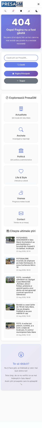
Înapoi (22, 81)
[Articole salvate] (21, 11)
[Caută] (5, 11)
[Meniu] (38, 4)
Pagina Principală (22, 73)
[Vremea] (29, 11)
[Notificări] (13, 11)
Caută (22, 65)
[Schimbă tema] (37, 11)
